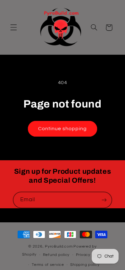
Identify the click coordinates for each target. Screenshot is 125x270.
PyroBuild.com (59, 246)
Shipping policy (84, 264)
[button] (13, 27)
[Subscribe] (104, 200)
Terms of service (48, 264)
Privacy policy (89, 255)
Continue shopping (62, 128)
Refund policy (56, 255)
